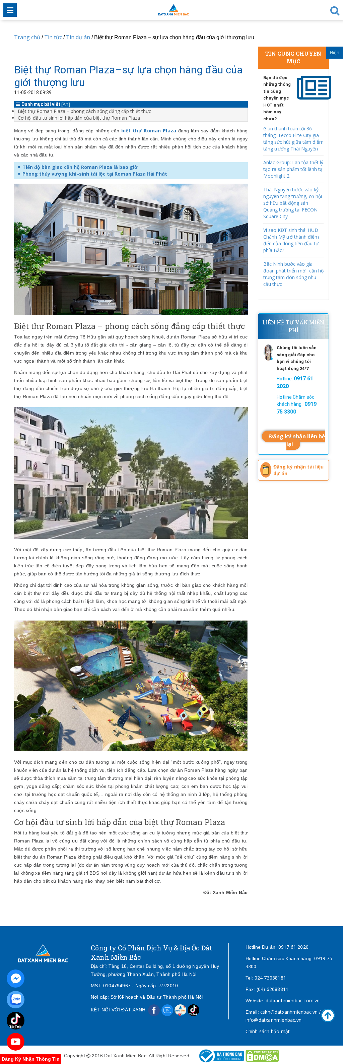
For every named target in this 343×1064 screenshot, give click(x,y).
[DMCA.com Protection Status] (262, 1055)
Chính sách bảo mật (268, 1031)
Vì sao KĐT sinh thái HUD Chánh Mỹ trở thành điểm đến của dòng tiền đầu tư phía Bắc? (291, 240)
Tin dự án (78, 37)
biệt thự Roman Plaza (148, 130)
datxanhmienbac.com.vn (293, 1000)
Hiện (334, 52)
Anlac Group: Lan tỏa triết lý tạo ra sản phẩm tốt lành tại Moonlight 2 (293, 169)
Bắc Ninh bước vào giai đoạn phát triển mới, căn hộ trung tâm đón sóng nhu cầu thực (293, 274)
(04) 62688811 (273, 989)
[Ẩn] (65, 104)
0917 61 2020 (293, 947)
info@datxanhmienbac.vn (273, 1020)
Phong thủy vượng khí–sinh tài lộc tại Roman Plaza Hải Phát (94, 174)
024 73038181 (270, 978)
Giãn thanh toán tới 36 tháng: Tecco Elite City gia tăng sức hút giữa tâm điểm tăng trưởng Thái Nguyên (293, 138)
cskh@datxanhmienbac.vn (289, 1012)
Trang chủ (27, 37)
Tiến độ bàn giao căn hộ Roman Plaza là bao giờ (80, 167)
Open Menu (10, 10)
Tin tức (53, 37)
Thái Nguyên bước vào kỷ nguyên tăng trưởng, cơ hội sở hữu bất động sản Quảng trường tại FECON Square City (292, 203)
